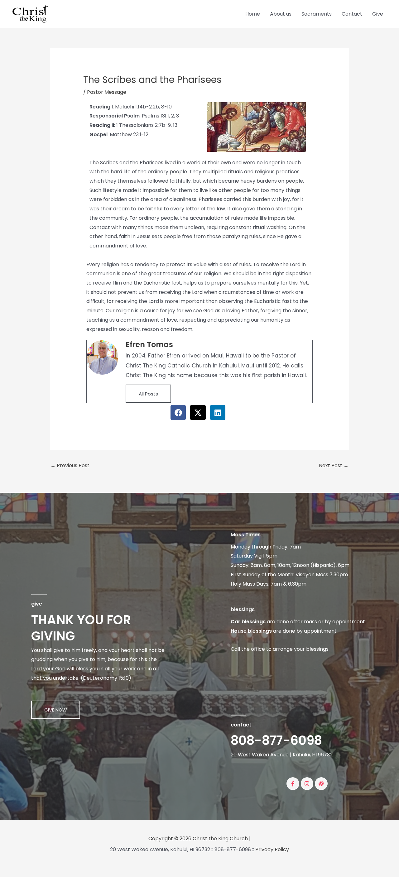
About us (280, 13)
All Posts (148, 394)
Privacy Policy (272, 849)
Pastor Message (106, 92)
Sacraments (316, 13)
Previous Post (69, 465)
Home (252, 13)
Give (377, 13)
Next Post (334, 465)
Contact (352, 13)
